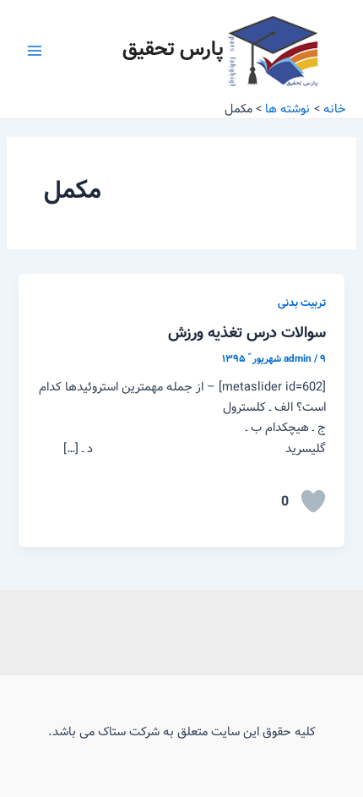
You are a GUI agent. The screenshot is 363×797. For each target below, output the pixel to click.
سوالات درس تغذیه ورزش (247, 333)
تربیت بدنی (302, 303)
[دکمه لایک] (313, 501)
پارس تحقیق (173, 49)
